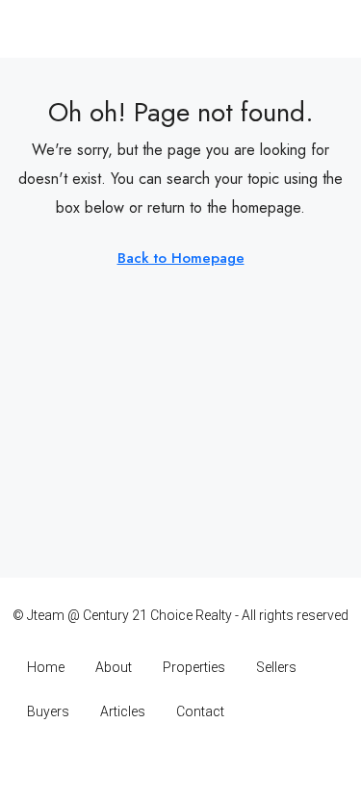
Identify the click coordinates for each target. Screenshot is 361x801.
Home (45, 667)
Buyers (48, 711)
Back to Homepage (181, 258)
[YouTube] (214, 763)
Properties (194, 667)
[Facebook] (113, 763)
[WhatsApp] (248, 763)
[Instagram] (147, 763)
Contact (200, 711)
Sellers (276, 667)
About (113, 667)
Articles (122, 711)
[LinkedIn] (180, 763)
